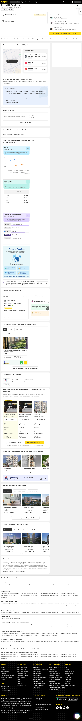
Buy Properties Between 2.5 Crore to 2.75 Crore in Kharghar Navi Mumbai (50, 656)
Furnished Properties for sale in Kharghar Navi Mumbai (30, 633)
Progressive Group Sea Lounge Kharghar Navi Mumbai (50, 595)
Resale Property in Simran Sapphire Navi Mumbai (10, 626)
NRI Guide (67, 683)
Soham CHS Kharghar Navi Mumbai (29, 586)
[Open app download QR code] (80, 11)
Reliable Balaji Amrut (16, 227)
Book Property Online (22, 685)
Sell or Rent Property (64, 1)
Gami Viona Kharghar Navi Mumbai (29, 593)
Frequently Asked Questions (7, 675)
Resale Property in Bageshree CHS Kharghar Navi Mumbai (50, 624)
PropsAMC (19, 683)
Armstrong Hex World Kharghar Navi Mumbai (70, 603)
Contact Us (3, 679)
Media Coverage (5, 671)
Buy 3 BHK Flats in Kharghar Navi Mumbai (50, 641)
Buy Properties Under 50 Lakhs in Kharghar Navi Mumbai (10, 647)
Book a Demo (43, 283)
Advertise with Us (37, 679)
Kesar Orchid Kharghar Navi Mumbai (29, 584)
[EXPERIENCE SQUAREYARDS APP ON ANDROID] (61, 700)
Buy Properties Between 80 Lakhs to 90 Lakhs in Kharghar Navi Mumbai (10, 648)
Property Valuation (53, 667)
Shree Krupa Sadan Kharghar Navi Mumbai (50, 586)
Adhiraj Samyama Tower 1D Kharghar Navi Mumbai (70, 605)
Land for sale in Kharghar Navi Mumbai (9, 635)
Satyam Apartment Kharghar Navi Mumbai (70, 586)
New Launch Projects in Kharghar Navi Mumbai (25, 518)
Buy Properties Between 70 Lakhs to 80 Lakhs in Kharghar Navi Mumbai (70, 647)
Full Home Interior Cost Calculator (57, 687)
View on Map (12, 61)
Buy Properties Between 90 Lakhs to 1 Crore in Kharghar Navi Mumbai (30, 648)
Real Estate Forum (69, 671)
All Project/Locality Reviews (55, 677)
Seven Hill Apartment (16, 234)
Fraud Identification (5, 690)
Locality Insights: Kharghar (12, 290)
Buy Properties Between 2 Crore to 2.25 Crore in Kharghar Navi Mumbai (10, 656)
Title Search (52, 669)
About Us (3, 667)
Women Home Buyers (70, 685)
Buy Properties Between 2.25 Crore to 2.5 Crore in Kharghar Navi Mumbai (30, 656)
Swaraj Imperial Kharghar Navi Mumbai (29, 595)
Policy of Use (4, 688)
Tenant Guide (68, 681)
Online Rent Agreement (54, 679)
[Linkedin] (60, 707)
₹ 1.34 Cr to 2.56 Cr (29, 512)
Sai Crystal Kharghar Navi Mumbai (8, 595)
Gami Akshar (37, 414)
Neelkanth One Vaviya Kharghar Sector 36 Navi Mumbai (50, 612)
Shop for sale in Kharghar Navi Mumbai (29, 635)
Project (31, 2)
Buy (22, 2)
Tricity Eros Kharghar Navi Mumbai (68, 593)
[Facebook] (57, 707)
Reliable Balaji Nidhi (16, 238)
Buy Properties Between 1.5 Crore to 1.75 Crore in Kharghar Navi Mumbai (50, 654)
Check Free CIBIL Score (54, 683)
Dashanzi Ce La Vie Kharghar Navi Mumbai (30, 603)
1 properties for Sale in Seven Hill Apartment (25, 368)
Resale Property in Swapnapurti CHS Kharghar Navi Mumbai (30, 624)
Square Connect (37, 671)
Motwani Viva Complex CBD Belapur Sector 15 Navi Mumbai (10, 612)
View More (4, 588)
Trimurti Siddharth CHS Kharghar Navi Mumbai (50, 584)
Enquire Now (11, 419)
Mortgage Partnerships (38, 685)
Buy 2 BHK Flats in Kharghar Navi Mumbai (30, 641)
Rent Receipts (52, 681)
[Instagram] (67, 707)
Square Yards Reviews (6, 677)
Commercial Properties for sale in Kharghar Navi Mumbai (50, 633)
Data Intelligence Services (39, 683)
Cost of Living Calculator (54, 673)
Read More (5, 296)
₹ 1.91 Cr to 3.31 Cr (9, 551)
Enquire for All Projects (15, 442)
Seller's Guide (68, 679)
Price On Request (8, 472)
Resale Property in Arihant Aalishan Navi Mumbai (30, 626)
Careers (3, 669)
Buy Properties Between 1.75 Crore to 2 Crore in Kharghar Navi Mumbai (70, 654)
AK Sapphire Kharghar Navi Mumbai (9, 603)
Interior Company (21, 677)
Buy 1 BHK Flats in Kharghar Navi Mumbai (10, 641)
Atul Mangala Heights (25, 414)
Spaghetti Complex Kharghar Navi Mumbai (10, 618)
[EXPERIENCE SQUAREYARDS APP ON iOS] (73, 700)
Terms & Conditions (5, 686)
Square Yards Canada (22, 667)
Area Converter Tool (53, 689)
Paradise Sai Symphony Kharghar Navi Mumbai (50, 593)
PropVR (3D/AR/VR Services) (40, 677)
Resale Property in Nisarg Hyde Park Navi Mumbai (70, 624)
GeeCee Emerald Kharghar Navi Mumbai (50, 605)
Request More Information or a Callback (65, 33)
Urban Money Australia (22, 675)
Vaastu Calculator (53, 671)
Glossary (67, 669)
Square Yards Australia (22, 671)
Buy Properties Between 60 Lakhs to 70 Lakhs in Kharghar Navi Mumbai (50, 647)
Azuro (18, 679)
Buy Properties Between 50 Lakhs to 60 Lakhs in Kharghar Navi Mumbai (30, 647)
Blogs (36, 2)
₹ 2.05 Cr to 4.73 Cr (29, 551)
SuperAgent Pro (36, 687)
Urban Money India (21, 673)
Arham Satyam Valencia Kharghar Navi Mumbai (70, 595)
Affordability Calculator (54, 675)
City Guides (67, 675)
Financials (3, 673)
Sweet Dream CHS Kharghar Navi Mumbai (10, 586)
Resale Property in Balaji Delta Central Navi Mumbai (50, 626)
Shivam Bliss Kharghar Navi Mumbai (9, 584)
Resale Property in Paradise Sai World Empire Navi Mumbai (10, 624)
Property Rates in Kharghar (10, 318)
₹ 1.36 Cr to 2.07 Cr (9, 512)
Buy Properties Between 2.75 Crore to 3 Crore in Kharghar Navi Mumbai (70, 656)
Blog (66, 667)
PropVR (19, 681)
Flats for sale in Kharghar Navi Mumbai (9, 633)
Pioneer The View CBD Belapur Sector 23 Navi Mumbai (30, 612)
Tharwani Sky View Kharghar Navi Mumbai (30, 605)
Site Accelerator (36, 675)
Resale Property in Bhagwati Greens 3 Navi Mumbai (70, 626)
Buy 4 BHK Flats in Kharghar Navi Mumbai (70, 641)
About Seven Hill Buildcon (12, 374)
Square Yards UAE (21, 669)
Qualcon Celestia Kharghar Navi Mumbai (50, 603)
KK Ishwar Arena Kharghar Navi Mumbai (10, 605)
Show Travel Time (26, 122)
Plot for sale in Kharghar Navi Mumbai (69, 633)
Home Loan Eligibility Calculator (56, 685)
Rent (26, 2)
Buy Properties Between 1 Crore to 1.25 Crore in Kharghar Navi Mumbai (10, 654)
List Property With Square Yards (40, 669)
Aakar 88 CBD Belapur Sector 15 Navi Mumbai (70, 612)
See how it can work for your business (16, 284)
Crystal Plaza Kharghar (17, 224)
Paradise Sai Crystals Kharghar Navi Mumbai (10, 593)
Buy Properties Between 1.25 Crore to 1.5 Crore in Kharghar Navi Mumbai (30, 654)
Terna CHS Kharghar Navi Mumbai (68, 584)
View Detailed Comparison (34, 442)
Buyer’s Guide (68, 677)
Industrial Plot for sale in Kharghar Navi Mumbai (50, 635)
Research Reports (69, 673)
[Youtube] (64, 707)
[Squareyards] (4, 2)
